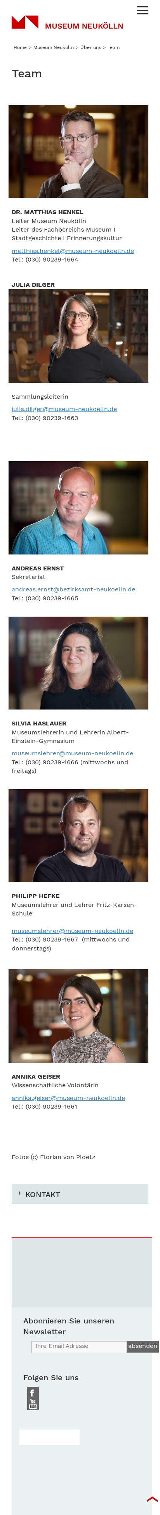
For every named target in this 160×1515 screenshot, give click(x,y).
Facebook (33, 1392)
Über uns (90, 47)
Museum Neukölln (67, 27)
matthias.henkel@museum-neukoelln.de (73, 251)
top (152, 1499)
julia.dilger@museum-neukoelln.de (64, 409)
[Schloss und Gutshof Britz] (49, 1437)
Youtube (33, 1404)
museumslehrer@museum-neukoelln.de (72, 753)
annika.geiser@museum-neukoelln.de (68, 1098)
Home (20, 47)
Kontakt (42, 1194)
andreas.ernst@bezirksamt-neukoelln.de (73, 589)
